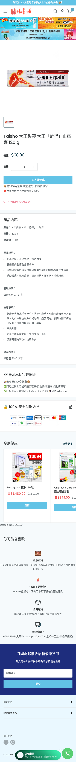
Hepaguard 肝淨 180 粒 (20, 487)
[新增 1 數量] (33, 167)
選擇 (27, 505)
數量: (6, 166)
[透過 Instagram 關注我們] (12, 742)
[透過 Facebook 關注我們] (6, 742)
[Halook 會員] (62, 11)
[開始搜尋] (55, 11)
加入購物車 (38, 180)
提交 (38, 684)
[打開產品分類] (5, 11)
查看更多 (67, 443)
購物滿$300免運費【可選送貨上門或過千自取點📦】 (38, 2)
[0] (69, 11)
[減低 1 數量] (15, 167)
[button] (18, 202)
